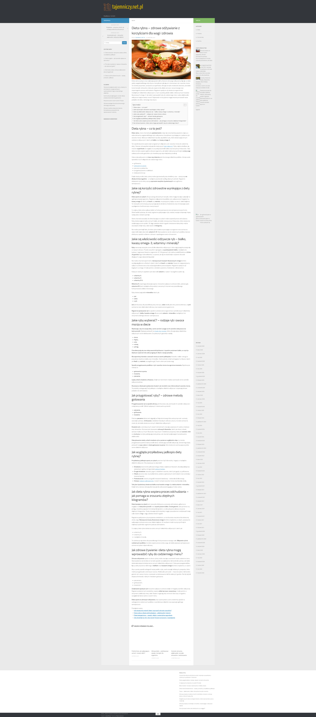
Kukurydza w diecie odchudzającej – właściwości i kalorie (152, 613)
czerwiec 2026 (201, 353)
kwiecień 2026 (201, 361)
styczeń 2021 (200, 527)
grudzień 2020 (201, 531)
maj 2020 (199, 557)
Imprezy (199, 33)
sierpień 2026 (200, 346)
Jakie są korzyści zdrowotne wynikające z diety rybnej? (149, 109)
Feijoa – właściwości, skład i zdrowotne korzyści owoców (193, 691)
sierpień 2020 (200, 546)
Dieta (133, 20)
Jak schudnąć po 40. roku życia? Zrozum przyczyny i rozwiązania (154, 618)
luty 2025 (199, 414)
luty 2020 (199, 569)
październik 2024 (201, 421)
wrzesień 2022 (201, 452)
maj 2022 (199, 467)
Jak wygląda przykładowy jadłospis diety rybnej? (147, 118)
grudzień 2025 (201, 376)
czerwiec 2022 (201, 463)
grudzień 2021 (201, 486)
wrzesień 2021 (201, 497)
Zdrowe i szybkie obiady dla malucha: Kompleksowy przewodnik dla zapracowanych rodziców (113, 110)
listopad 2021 (200, 489)
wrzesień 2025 (201, 387)
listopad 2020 (200, 535)
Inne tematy (200, 37)
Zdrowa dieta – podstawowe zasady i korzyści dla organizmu (159, 653)
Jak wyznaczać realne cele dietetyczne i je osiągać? (192, 708)
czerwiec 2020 (201, 554)
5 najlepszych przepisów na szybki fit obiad (190, 683)
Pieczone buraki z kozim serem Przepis (114, 100)
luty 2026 (199, 369)
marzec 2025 (200, 410)
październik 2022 (201, 448)
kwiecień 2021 (201, 516)
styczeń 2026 (200, 372)
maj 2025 (199, 403)
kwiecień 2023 (201, 440)
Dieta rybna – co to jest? (140, 107)
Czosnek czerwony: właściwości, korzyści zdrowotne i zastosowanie (179, 653)
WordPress (108, 716)
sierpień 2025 (200, 391)
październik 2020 (201, 539)
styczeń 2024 (200, 437)
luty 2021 (199, 523)
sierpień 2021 (200, 501)
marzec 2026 (200, 365)
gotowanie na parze (140, 166)
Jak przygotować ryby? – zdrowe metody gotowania (148, 116)
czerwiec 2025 (201, 399)
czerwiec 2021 (201, 508)
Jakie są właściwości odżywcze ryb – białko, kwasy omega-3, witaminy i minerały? (157, 112)
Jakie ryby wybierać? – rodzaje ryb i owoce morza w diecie (150, 114)
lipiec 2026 (200, 350)
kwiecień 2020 (201, 561)
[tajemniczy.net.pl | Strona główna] (123, 7)
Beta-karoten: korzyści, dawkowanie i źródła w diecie (192, 686)
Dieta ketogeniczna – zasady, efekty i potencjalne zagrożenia (153, 615)
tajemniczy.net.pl (140, 37)
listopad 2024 (200, 418)
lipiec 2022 (200, 459)
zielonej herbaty (160, 469)
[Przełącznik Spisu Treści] (184, 104)
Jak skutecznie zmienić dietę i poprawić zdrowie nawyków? (152, 610)
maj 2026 (199, 357)
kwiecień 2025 (201, 406)
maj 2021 (199, 512)
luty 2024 (199, 433)
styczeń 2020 (200, 573)
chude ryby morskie (160, 331)
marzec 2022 (200, 474)
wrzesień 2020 (201, 542)
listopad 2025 (200, 380)
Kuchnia (199, 41)
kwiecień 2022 (201, 471)
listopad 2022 (200, 444)
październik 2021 (201, 493)
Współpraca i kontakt (109, 16)
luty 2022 (199, 478)
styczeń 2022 (200, 482)
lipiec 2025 (200, 395)
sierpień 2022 (200, 455)
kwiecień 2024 (201, 429)
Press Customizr (120, 716)
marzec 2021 (200, 520)
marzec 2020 (200, 565)
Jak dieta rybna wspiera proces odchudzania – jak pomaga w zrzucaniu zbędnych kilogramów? (160, 121)
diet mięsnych (168, 146)
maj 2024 (199, 425)
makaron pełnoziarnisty (146, 481)
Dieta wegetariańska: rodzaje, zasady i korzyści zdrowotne (194, 680)
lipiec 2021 (200, 505)
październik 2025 (201, 384)
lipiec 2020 (200, 550)
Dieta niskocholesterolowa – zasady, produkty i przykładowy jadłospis (197, 688)
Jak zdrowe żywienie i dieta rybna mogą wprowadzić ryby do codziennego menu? (156, 123)
